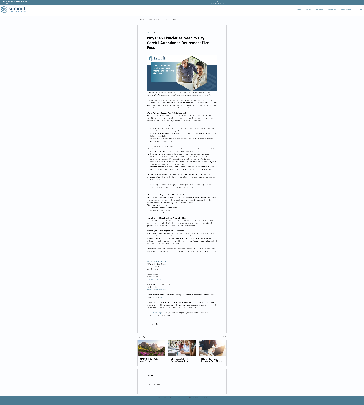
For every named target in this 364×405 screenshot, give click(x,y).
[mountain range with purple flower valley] (151, 348)
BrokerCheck (221, 3)
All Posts (140, 19)
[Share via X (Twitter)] (152, 324)
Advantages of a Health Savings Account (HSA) (179, 360)
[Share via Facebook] (148, 324)
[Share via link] (162, 324)
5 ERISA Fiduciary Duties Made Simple (149, 360)
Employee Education (154, 19)
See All (225, 337)
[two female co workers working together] (182, 348)
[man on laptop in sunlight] (212, 348)
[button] (332, 9)
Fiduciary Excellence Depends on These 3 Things (211, 360)
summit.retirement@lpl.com (19, 1)
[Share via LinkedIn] (157, 324)
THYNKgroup (203, 397)
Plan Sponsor (171, 19)
